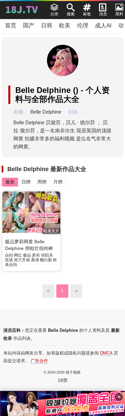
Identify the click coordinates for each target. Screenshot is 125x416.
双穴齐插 (22, 260)
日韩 (46, 25)
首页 (10, 25)
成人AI (103, 25)
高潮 (35, 260)
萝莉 (36, 255)
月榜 (58, 181)
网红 (18, 255)
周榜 (42, 181)
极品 (27, 255)
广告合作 (39, 360)
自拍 (9, 255)
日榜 (26, 181)
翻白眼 (46, 260)
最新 (10, 181)
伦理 (82, 25)
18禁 (63, 380)
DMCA (106, 353)
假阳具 (47, 255)
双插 (9, 260)
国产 (28, 25)
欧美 (64, 25)
